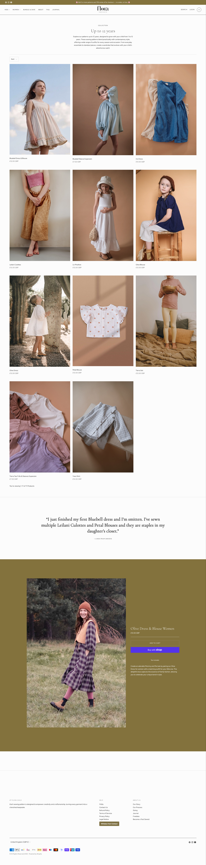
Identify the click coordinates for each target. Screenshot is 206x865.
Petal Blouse (77, 370)
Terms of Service (105, 813)
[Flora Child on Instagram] (8, 2)
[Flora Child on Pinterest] (6, 2)
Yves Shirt (76, 476)
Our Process (137, 807)
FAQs (101, 804)
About (40, 10)
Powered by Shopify (35, 854)
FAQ (47, 10)
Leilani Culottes (15, 265)
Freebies (136, 816)
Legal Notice (104, 819)
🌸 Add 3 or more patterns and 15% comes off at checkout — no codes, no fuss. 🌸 (103, 2)
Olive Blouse (140, 265)
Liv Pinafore (77, 265)
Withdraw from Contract (109, 824)
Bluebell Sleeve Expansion (82, 159)
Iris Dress (139, 159)
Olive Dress (14, 370)
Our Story (136, 804)
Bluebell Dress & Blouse (18, 158)
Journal (56, 10)
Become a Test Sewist (141, 819)
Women (16, 10)
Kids (6, 10)
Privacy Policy (104, 816)
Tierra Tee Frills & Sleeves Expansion (23, 476)
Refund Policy (104, 810)
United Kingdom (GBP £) (19, 842)
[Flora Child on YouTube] (11, 2)
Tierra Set (139, 370)
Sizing (135, 810)
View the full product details (141, 678)
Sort (12, 59)
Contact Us (103, 807)
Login (192, 9)
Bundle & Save (29, 10)
